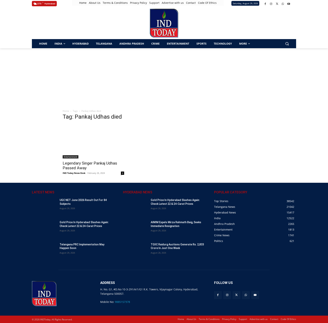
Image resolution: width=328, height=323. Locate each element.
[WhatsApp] (283, 4)
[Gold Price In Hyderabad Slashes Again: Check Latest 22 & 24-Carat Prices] (44, 229)
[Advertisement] (164, 76)
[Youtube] (289, 4)
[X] (277, 4)
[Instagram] (271, 4)
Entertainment (70, 156)
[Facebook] (265, 4)
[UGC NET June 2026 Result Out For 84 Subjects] (44, 207)
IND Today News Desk (74, 173)
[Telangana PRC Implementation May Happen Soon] (44, 251)
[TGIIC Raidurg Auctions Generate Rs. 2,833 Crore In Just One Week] (135, 251)
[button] (36, 23)
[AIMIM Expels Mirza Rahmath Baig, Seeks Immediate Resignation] (135, 229)
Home (66, 111)
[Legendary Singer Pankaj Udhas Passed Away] (93, 141)
